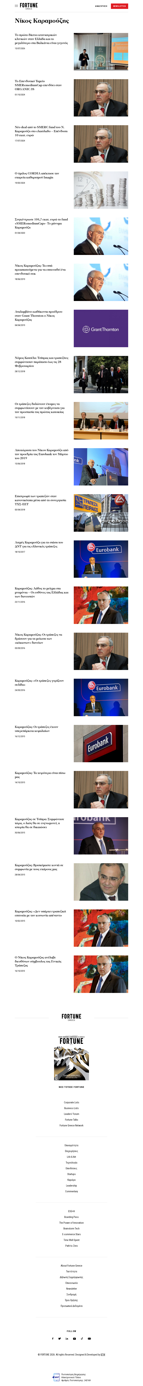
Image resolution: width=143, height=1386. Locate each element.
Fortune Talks (71, 1119)
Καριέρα (71, 1179)
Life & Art (71, 1156)
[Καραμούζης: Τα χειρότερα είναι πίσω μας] (101, 789)
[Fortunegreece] (28, 8)
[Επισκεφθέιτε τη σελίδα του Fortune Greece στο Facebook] (52, 1338)
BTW (103, 1354)
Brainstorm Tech (71, 1228)
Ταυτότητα (71, 1271)
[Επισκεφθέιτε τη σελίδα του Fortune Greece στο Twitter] (59, 1338)
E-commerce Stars (71, 1234)
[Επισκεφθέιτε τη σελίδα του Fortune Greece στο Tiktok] (82, 1338)
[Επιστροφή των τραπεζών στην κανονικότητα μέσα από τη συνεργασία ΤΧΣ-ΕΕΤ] (101, 513)
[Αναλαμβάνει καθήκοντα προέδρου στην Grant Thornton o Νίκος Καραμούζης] (101, 328)
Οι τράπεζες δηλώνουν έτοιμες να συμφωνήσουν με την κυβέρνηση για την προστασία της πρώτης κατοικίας (40, 408)
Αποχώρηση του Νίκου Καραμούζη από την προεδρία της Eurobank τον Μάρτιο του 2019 (41, 454)
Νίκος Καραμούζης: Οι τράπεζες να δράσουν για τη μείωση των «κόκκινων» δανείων (38, 639)
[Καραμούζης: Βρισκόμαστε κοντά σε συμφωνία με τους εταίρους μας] (101, 882)
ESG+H (71, 1211)
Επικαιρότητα (71, 1145)
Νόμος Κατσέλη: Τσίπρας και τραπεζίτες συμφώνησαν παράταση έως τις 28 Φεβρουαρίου (41, 362)
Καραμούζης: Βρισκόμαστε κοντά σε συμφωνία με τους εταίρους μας (39, 867)
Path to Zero (71, 1245)
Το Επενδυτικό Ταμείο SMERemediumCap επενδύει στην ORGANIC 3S (38, 85)
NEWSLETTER (119, 6)
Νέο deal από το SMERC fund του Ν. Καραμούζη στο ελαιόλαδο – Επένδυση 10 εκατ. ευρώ (41, 131)
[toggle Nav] (16, 6)
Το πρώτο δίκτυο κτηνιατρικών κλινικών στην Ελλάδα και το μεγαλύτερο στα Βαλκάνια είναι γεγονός (41, 39)
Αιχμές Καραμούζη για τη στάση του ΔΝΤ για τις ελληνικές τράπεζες (39, 544)
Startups (71, 1174)
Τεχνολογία (71, 1162)
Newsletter (71, 1288)
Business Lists (71, 1108)
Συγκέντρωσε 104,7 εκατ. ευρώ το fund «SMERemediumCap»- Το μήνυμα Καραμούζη (41, 223)
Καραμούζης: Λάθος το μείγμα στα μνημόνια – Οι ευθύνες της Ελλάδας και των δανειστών (41, 592)
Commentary (71, 1191)
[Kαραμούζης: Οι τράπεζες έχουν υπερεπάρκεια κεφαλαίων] (101, 743)
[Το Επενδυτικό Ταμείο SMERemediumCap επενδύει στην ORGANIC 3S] (101, 98)
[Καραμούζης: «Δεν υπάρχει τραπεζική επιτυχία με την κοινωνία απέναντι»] (101, 928)
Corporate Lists (71, 1102)
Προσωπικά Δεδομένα (71, 1306)
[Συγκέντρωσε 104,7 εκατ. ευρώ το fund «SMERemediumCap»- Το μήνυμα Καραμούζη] (101, 236)
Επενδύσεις (71, 1168)
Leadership (71, 1185)
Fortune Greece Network (71, 1125)
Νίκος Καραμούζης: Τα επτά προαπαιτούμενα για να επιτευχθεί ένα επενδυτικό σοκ (40, 270)
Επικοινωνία (72, 1283)
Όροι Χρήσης (71, 1300)
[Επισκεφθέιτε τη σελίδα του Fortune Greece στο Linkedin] (67, 1338)
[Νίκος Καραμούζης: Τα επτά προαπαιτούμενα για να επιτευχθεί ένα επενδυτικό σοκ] (101, 282)
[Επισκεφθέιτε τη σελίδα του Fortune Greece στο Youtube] (74, 1339)
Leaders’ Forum (71, 1114)
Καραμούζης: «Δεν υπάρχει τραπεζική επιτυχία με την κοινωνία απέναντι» (40, 913)
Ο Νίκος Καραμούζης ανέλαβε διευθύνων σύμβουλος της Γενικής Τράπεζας (38, 961)
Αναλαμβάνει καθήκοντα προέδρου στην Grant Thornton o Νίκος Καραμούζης (38, 316)
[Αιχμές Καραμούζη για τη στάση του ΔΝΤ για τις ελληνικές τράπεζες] (101, 559)
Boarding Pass (71, 1217)
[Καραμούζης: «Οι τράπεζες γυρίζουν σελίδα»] (101, 697)
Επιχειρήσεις (71, 1151)
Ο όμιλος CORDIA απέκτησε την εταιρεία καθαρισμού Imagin (37, 175)
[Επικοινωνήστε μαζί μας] (89, 1338)
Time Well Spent (72, 1240)
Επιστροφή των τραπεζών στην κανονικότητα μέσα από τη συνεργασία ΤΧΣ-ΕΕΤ (40, 500)
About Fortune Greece (71, 1265)
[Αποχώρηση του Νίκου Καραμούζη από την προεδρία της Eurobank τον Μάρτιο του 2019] (101, 467)
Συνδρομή (71, 1294)
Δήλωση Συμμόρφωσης (71, 1277)
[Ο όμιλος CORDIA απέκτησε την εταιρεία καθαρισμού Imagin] (101, 190)
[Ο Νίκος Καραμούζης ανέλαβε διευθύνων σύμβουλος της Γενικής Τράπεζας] (101, 974)
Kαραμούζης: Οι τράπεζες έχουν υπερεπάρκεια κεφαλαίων (36, 729)
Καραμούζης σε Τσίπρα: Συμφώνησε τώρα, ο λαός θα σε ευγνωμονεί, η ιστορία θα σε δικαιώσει (39, 823)
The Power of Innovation (71, 1222)
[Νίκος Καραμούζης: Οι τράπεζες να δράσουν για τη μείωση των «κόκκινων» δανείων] (101, 651)
